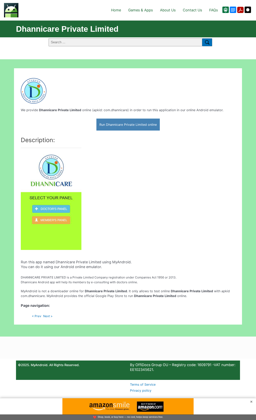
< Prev (36, 316)
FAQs (213, 10)
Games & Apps (140, 10)
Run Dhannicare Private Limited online (128, 125)
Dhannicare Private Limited (67, 29)
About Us (168, 10)
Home (116, 10)
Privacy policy (140, 390)
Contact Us (192, 10)
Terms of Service (143, 384)
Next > (48, 316)
